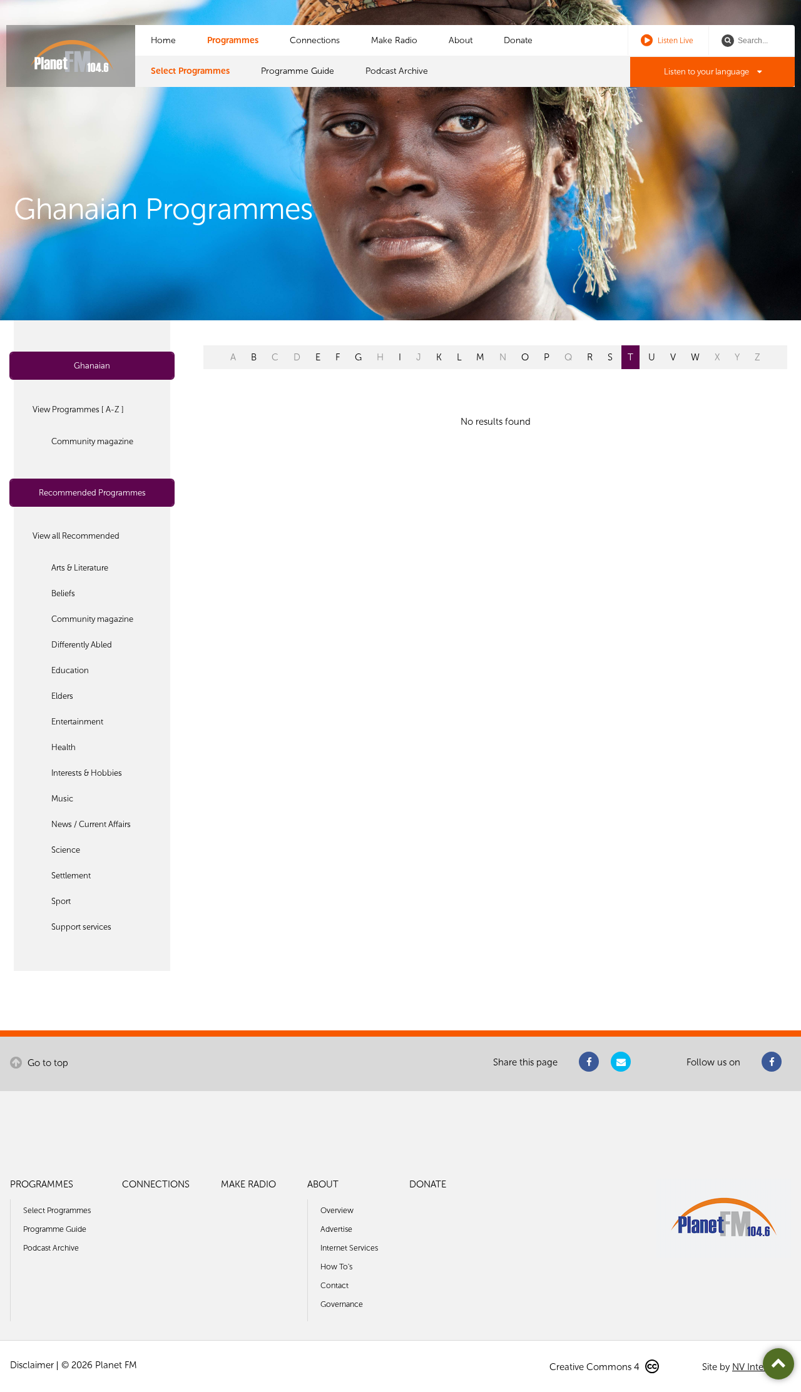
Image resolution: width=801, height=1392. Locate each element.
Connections (315, 40)
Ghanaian (92, 365)
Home (163, 40)
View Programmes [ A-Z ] (78, 409)
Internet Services (349, 1247)
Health (63, 747)
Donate (518, 40)
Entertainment (77, 721)
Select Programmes (190, 71)
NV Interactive (761, 1367)
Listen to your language (707, 71)
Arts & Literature (79, 567)
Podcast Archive (396, 71)
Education (70, 670)
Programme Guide (297, 71)
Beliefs (63, 593)
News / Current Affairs (91, 824)
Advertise (336, 1229)
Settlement (71, 875)
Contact (334, 1285)
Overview (337, 1210)
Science (65, 850)
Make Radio (394, 40)
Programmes (232, 40)
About (460, 40)
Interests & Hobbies (86, 773)
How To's (336, 1266)
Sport (61, 901)
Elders (62, 696)
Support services (81, 927)
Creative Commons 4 (595, 1367)
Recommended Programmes (92, 492)
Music (62, 798)
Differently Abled (81, 644)
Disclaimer (32, 1365)
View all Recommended (76, 536)
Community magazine (92, 441)
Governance (341, 1304)
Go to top (46, 1063)
